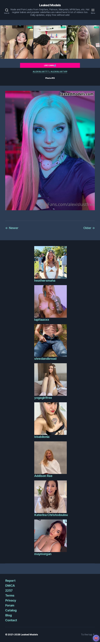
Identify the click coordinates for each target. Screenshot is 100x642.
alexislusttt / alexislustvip (50, 71)
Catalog (11, 610)
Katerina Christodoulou (51, 515)
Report (10, 581)
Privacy (10, 600)
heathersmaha (44, 280)
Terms (9, 595)
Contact (11, 620)
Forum (9, 605)
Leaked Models (50, 5)
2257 (8, 590)
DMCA (10, 585)
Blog (8, 615)
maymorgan (42, 554)
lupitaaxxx (41, 319)
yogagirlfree (43, 398)
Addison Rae (43, 476)
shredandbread (45, 359)
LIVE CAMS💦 (50, 65)
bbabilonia (41, 437)
